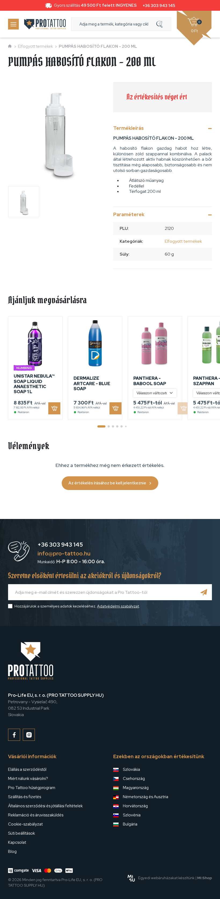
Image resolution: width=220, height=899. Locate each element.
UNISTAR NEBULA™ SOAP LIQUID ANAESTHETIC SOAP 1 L (34, 384)
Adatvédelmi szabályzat (118, 606)
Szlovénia (132, 815)
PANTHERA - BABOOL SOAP (149, 380)
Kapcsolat (17, 842)
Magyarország (136, 787)
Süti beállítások (21, 833)
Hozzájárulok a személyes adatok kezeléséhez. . (77, 606)
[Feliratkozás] (204, 592)
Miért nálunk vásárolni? (28, 778)
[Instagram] (29, 735)
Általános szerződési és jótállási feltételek (45, 806)
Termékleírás (128, 128)
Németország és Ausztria (145, 796)
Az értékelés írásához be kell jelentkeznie (107, 483)
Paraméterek (128, 214)
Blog (12, 851)
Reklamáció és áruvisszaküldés (35, 815)
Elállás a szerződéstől (27, 769)
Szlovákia (131, 769)
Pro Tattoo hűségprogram (31, 787)
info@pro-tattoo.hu (64, 553)
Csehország (134, 778)
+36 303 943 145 (159, 5)
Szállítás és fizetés (24, 796)
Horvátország (135, 806)
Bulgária (130, 824)
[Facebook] (14, 735)
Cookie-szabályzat (25, 824)
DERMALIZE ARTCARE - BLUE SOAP (92, 383)
